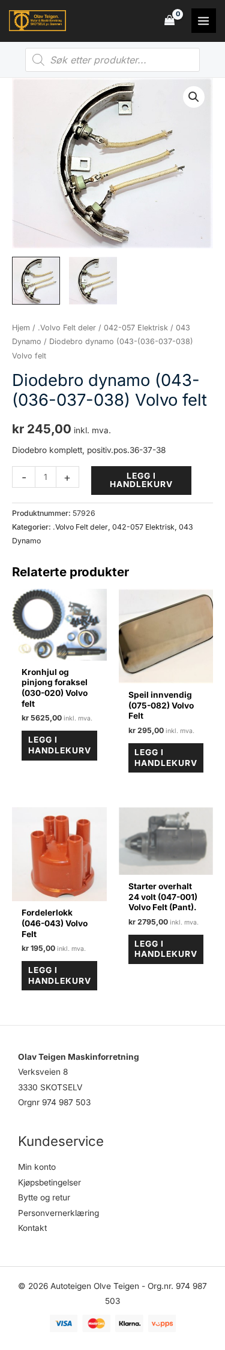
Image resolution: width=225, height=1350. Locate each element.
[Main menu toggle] (203, 20)
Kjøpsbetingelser (49, 1182)
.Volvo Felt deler (67, 327)
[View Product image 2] (93, 281)
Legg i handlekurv (141, 480)
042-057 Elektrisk (136, 327)
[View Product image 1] (36, 281)
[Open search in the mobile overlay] (112, 60)
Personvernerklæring (58, 1213)
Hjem (21, 327)
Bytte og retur (44, 1197)
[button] (194, 97)
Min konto (37, 1167)
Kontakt (32, 1228)
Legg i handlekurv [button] (59, 745)
